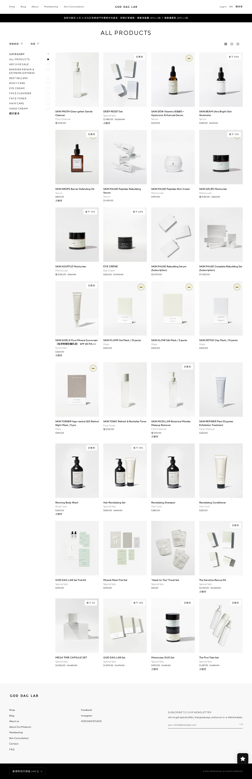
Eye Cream (17, 88)
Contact (13, 743)
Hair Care (16, 103)
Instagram (86, 715)
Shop (12, 710)
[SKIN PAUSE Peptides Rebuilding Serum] (125, 157)
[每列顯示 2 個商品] (226, 44)
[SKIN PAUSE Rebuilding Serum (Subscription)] (173, 234)
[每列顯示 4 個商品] (239, 44)
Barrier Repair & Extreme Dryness (22, 71)
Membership (16, 732)
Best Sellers (18, 78)
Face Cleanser (20, 93)
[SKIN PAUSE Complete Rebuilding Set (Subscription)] (221, 234)
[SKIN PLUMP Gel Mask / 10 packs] (125, 308)
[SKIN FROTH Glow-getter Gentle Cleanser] (77, 79)
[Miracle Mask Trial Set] (125, 548)
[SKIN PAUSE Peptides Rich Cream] (173, 157)
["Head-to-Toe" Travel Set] (173, 548)
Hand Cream (18, 108)
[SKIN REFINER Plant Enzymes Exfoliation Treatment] (221, 389)
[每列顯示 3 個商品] (232, 44)
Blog (11, 715)
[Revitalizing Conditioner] (221, 470)
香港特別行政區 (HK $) (25, 771)
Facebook (86, 710)
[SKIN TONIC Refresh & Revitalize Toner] (125, 389)
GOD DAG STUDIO (91, 721)
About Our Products (20, 727)
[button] (13, 7)
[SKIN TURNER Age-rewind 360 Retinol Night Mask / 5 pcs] (77, 389)
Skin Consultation (19, 738)
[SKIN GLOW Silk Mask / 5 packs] (173, 308)
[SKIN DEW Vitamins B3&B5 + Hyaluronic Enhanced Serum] (173, 79)
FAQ (11, 749)
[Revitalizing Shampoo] (173, 470)
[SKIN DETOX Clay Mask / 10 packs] (221, 308)
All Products (19, 59)
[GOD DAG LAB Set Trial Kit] (77, 548)
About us (14, 721)
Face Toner (18, 98)
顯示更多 (14, 113)
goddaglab (216, 771)
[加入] (240, 724)
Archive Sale (19, 64)
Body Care (17, 83)
